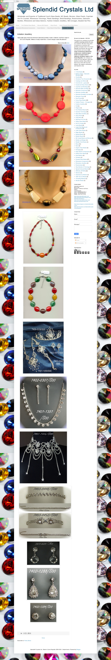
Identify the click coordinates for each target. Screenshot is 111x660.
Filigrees (78, 107)
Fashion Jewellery (80, 104)
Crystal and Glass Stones (82, 84)
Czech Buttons (41, 28)
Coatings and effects (81, 81)
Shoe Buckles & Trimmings (82, 167)
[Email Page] (21, 633)
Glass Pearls (54, 25)
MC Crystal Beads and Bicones (84, 138)
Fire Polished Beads (81, 109)
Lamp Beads (79, 125)
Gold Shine (78, 117)
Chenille (78, 77)
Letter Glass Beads (80, 130)
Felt (77, 106)
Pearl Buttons (79, 155)
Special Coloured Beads (82, 169)
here (68, 43)
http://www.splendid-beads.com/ (81, 201)
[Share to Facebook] (28, 633)
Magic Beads (79, 132)
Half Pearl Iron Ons (80, 119)
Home (17, 25)
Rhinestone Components (82, 161)
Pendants (78, 157)
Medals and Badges (81, 140)
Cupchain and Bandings (82, 86)
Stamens (78, 172)
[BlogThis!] (25, 633)
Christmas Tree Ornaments (83, 79)
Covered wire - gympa (81, 82)
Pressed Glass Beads (81, 159)
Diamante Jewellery (81, 92)
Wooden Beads (80, 180)
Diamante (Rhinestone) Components (25, 28)
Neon (77, 145)
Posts (77, 240)
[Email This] (24, 633)
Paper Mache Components (82, 151)
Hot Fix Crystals (80, 123)
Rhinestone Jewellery (81, 163)
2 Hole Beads (79, 71)
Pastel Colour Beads (81, 153)
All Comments (80, 243)
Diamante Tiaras (80, 96)
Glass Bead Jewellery (81, 113)
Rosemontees (79, 165)
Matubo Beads (79, 136)
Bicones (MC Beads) (43, 25)
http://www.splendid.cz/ (79, 198)
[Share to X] (27, 633)
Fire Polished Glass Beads (28, 25)
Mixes (77, 144)
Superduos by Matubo (81, 174)
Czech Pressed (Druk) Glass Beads (68, 25)
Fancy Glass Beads (81, 100)
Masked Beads (79, 134)
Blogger (78, 649)
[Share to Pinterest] (30, 633)
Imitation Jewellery (68, 28)
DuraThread (79, 98)
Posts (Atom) (27, 640)
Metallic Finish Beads (81, 142)
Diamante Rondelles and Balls (83, 94)
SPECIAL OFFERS (80, 171)
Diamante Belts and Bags (82, 88)
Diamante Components (82, 90)
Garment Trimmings (81, 111)
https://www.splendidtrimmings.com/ (82, 200)
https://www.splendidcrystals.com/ (81, 196)
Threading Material (80, 178)
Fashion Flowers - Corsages (83, 102)
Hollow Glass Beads (81, 121)
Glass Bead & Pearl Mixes (54, 28)
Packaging (78, 149)
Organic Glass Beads (81, 147)
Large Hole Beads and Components (81, 127)
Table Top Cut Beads (81, 176)
